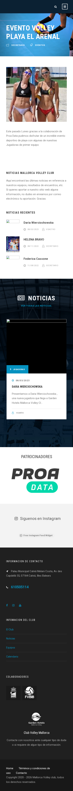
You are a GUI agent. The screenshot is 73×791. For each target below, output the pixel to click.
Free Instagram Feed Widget (37, 535)
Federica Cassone (36, 258)
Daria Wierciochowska (39, 222)
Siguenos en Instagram (40, 518)
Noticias (10, 638)
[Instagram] (13, 605)
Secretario (52, 246)
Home (9, 768)
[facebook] (7, 605)
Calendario (12, 656)
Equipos (10, 647)
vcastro (50, 229)
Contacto (21, 773)
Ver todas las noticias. (36, 305)
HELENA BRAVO (34, 239)
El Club (10, 629)
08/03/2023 (23, 380)
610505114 (20, 587)
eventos (40, 45)
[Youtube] (20, 605)
